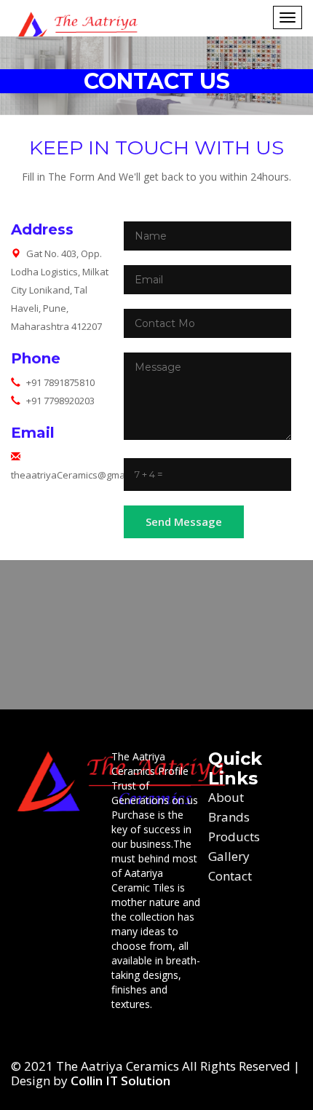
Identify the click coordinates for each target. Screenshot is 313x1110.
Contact (230, 875)
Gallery (229, 856)
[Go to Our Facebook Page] (23, 1030)
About (226, 797)
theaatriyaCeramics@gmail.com (80, 474)
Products (234, 836)
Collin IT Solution (120, 1080)
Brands (229, 816)
